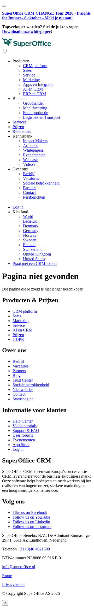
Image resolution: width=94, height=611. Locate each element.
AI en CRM (33, 89)
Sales (27, 70)
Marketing (31, 80)
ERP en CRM (34, 94)
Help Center (23, 421)
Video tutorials (25, 426)
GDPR (18, 339)
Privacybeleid (13, 584)
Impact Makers (35, 141)
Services (19, 122)
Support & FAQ (26, 430)
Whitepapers (33, 150)
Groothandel (33, 103)
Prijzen (18, 126)
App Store (21, 444)
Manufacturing (35, 108)
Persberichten (34, 197)
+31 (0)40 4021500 (34, 549)
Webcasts (30, 159)
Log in (18, 449)
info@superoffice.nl (18, 567)
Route (7, 575)
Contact (29, 192)
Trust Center (23, 380)
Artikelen (30, 145)
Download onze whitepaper (26, 31)
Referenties (22, 131)
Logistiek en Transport (41, 117)
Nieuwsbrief (23, 389)
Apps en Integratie (38, 84)
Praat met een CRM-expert (35, 263)
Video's (29, 164)
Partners (29, 188)
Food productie (35, 112)
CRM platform (35, 65)
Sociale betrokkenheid (41, 183)
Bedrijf (28, 173)
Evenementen (34, 155)
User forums (23, 435)
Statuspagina (23, 399)
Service (29, 75)
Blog (17, 375)
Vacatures (31, 178)
